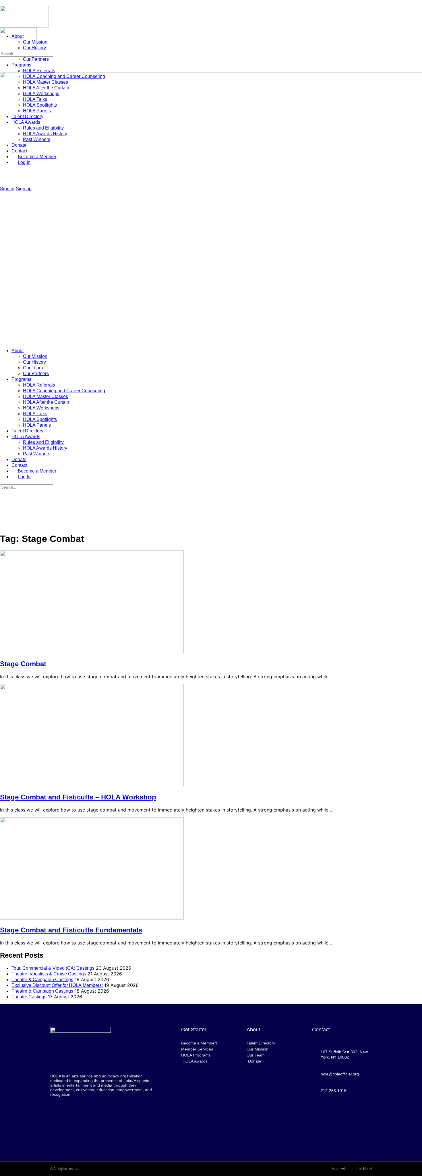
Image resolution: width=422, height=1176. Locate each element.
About (17, 350)
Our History (34, 362)
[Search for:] (26, 53)
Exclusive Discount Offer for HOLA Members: (57, 985)
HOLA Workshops (41, 407)
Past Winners (36, 453)
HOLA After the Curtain (46, 402)
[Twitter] (342, 1130)
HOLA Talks (35, 413)
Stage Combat (23, 664)
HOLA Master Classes (45, 396)
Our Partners (36, 373)
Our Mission (35, 356)
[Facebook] (326, 1115)
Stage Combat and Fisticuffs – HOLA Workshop (78, 797)
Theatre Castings (29, 996)
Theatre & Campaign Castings (42, 979)
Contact (19, 465)
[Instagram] (358, 1115)
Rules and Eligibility (43, 442)
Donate (18, 459)
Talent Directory (27, 430)
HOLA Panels (37, 425)
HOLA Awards (25, 436)
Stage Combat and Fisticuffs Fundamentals (71, 930)
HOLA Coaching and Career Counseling (64, 390)
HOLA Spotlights (40, 419)
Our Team (33, 367)
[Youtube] (342, 1115)
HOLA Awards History (45, 448)
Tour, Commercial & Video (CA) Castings (52, 968)
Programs (21, 379)
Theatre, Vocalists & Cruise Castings (48, 973)
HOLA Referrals (39, 385)
